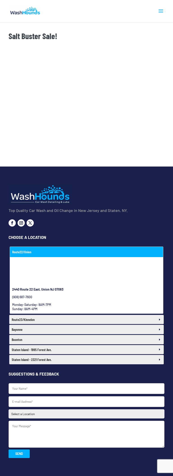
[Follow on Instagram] (21, 223)
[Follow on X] (30, 223)
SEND (19, 454)
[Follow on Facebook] (12, 223)
